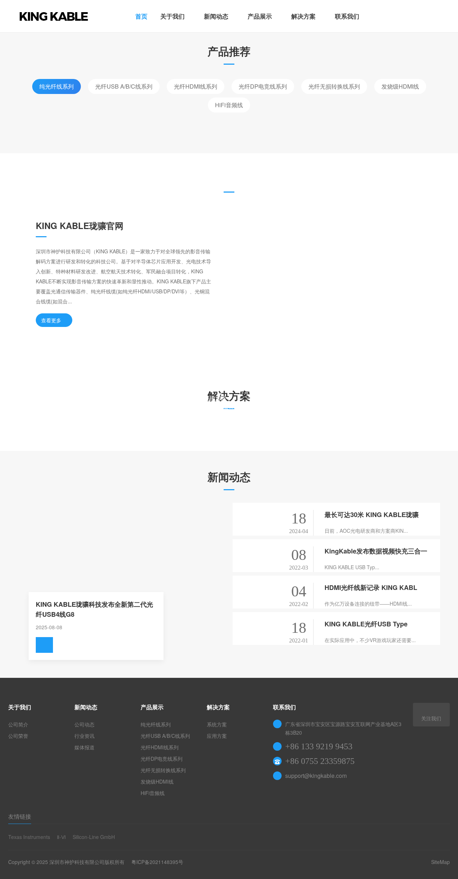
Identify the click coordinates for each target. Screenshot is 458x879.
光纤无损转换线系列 (334, 86)
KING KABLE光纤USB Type (366, 624)
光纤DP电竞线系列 (263, 86)
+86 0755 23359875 (320, 761)
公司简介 (18, 724)
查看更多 (51, 320)
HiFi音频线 (229, 105)
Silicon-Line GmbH (94, 836)
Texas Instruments (29, 836)
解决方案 (303, 16)
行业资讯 (84, 735)
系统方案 (217, 724)
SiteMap (440, 861)
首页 (141, 16)
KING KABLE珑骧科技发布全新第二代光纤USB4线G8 (94, 609)
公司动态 (84, 724)
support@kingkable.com (316, 775)
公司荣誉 (18, 735)
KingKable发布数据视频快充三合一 (376, 551)
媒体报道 (84, 747)
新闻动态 (216, 16)
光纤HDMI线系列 (195, 86)
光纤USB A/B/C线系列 (123, 86)
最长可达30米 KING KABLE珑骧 (372, 514)
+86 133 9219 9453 (318, 746)
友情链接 (19, 816)
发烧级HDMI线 (400, 86)
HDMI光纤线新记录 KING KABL (371, 587)
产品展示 (260, 16)
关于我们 (172, 16)
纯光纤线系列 (56, 86)
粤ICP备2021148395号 (157, 861)
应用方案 (217, 735)
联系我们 (347, 16)
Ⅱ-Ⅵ (61, 836)
